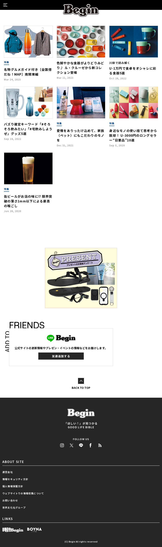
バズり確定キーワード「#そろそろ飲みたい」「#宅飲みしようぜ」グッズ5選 (28, 129)
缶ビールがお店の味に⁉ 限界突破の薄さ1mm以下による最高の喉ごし (28, 201)
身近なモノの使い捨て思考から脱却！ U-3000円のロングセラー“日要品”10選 (133, 135)
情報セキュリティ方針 (15, 479)
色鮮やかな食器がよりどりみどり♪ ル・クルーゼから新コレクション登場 (80, 68)
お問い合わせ (10, 500)
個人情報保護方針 (12, 486)
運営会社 (7, 472)
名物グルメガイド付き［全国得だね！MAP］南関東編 (28, 72)
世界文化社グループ (14, 507)
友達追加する (61, 356)
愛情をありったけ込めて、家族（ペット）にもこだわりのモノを (81, 135)
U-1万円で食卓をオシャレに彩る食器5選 (132, 70)
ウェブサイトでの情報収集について (23, 493)
